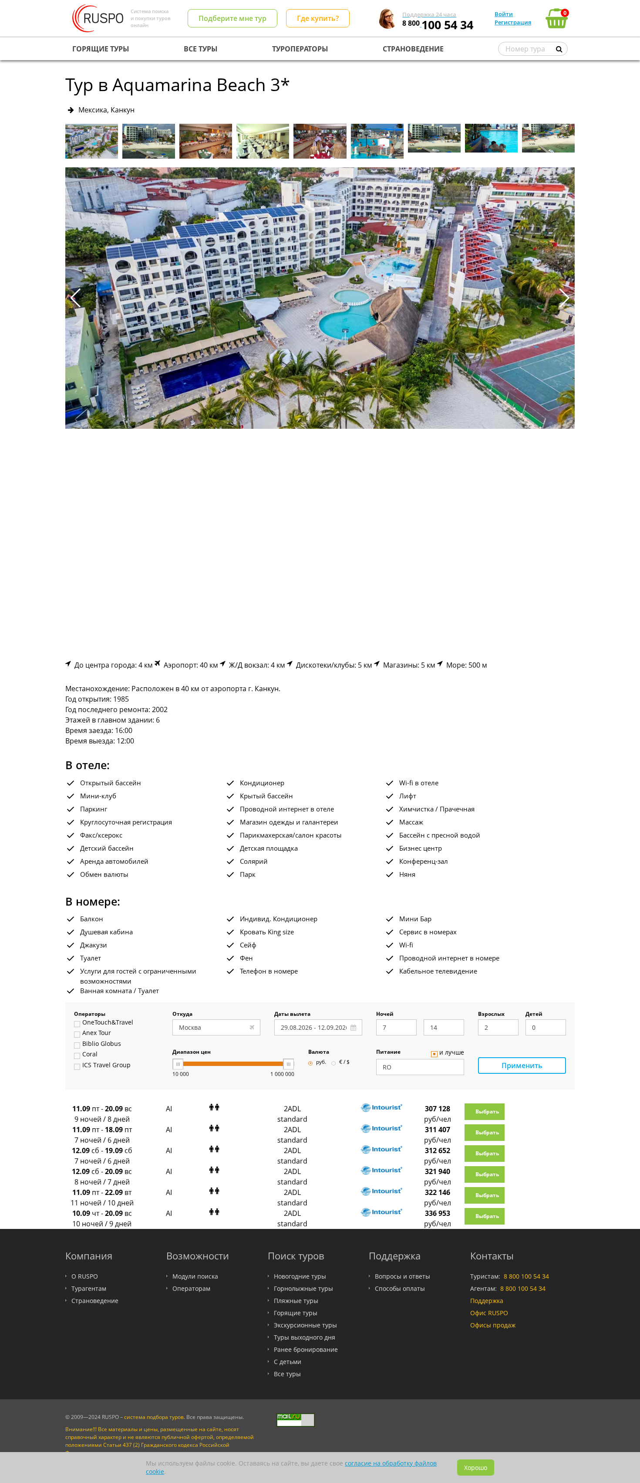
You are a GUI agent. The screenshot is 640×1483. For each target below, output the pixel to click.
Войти (504, 14)
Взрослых (491, 1014)
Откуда (182, 1014)
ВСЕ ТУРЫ (201, 49)
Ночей (385, 1014)
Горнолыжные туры (303, 1288)
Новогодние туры (300, 1276)
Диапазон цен (191, 1052)
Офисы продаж (492, 1325)
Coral (90, 1054)
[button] (564, 298)
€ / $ (344, 1062)
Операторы (89, 1014)
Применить (522, 1065)
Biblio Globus (101, 1044)
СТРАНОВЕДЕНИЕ (413, 49)
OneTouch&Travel (107, 1022)
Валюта (318, 1052)
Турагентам (88, 1288)
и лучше (451, 1052)
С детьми (287, 1361)
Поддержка (486, 1300)
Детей (533, 1014)
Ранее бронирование (306, 1349)
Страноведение (94, 1300)
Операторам (191, 1288)
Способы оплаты (400, 1288)
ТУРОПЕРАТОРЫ (300, 49)
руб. (321, 1062)
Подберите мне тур (232, 18)
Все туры (287, 1374)
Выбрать (487, 1111)
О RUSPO (84, 1276)
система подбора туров (154, 1417)
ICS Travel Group (106, 1065)
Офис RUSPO (489, 1313)
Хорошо (475, 1467)
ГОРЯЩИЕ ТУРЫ (100, 49)
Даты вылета (292, 1014)
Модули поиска (195, 1276)
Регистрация (513, 22)
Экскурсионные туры (305, 1325)
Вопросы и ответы (402, 1276)
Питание (388, 1052)
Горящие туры (295, 1313)
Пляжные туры (296, 1300)
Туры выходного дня (304, 1337)
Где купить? (318, 18)
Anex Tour (96, 1033)
